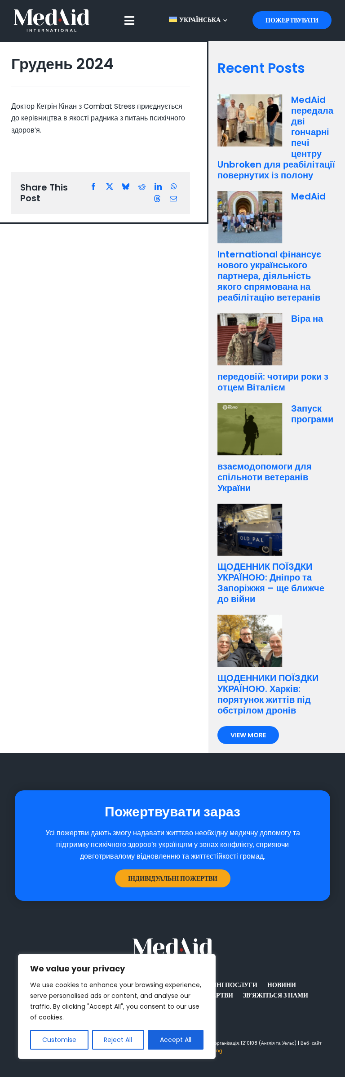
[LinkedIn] (158, 187)
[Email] (173, 199)
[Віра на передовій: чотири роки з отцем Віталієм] (249, 339)
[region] (117, 1006)
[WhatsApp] (173, 187)
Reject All (118, 1039)
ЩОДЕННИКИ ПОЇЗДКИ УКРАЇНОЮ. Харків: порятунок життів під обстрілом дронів (267, 694)
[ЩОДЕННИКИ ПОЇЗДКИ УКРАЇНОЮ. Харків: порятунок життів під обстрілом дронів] (249, 641)
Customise (59, 1039)
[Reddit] (142, 187)
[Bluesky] (126, 187)
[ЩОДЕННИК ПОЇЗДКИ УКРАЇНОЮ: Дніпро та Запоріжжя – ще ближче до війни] (249, 530)
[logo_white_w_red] (51, 12)
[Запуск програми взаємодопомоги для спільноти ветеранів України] (249, 429)
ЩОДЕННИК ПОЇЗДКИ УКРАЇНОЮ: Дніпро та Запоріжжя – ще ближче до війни (270, 582)
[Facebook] (93, 187)
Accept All (175, 1039)
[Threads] (157, 199)
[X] (110, 187)
